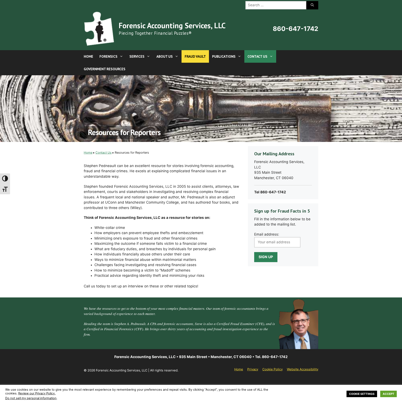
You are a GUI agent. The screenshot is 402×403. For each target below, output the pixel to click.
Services (136, 56)
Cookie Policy (272, 369)
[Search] (312, 5)
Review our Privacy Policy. (36, 393)
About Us (164, 56)
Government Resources (104, 69)
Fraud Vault (195, 56)
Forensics (108, 56)
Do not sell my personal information (31, 398)
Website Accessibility (302, 369)
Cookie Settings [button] (362, 393)
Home (88, 56)
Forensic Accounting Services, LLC (172, 25)
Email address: (266, 234)
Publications (224, 56)
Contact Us (257, 56)
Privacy (252, 369)
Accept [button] (388, 393)
